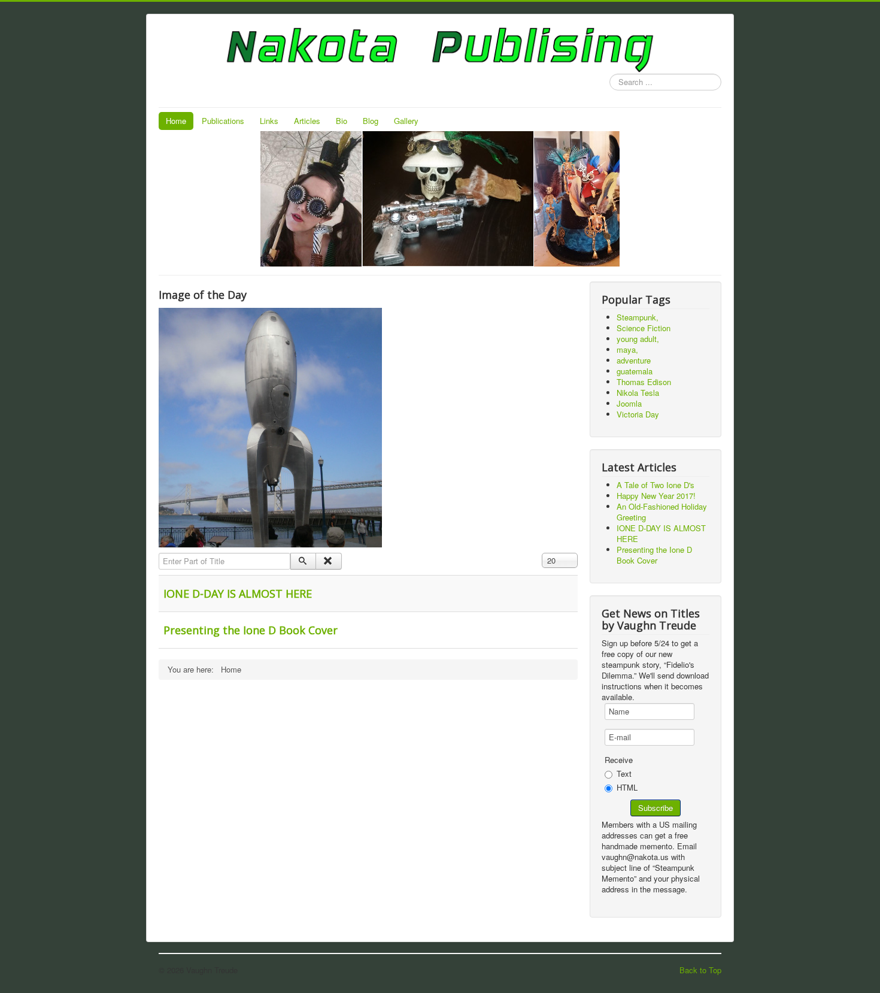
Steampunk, (638, 317)
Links (269, 120)
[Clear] (328, 561)
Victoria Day (638, 414)
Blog (370, 120)
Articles (307, 120)
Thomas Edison (644, 381)
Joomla (629, 403)
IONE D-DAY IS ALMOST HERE (237, 593)
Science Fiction (643, 328)
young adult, (638, 338)
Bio (341, 120)
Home (176, 120)
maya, (627, 349)
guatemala (635, 371)
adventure (634, 360)
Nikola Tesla (638, 392)
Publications (223, 120)
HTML (627, 787)
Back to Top (700, 970)
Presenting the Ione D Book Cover (250, 630)
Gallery (406, 120)
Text (624, 773)
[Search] (303, 561)
